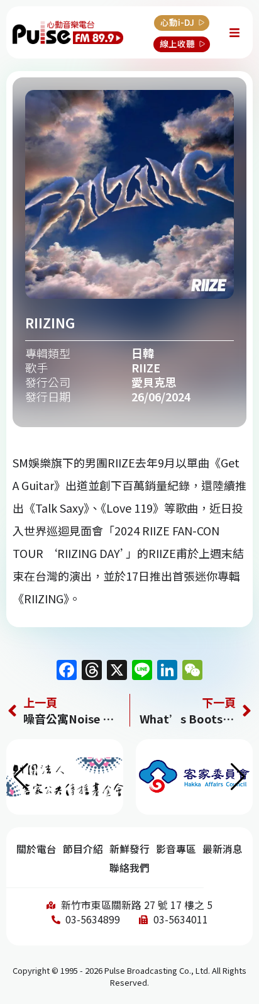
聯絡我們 (129, 868)
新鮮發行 (129, 849)
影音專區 (176, 849)
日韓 (142, 353)
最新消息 (222, 849)
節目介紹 (83, 849)
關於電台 (36, 849)
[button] (237, 777)
